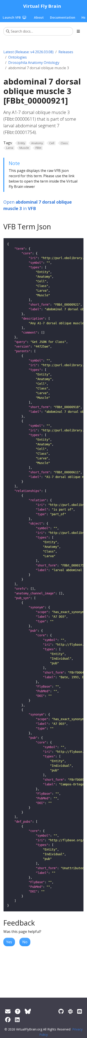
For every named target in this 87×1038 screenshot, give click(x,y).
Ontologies (17, 57)
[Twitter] (28, 1011)
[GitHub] (61, 1011)
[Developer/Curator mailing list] (79, 1011)
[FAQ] (17, 1011)
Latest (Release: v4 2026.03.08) (28, 51)
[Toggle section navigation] (78, 31)
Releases (65, 51)
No (24, 942)
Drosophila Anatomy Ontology (33, 62)
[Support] (7, 1011)
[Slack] (70, 1011)
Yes (9, 942)
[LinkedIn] (17, 1019)
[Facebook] (7, 1019)
